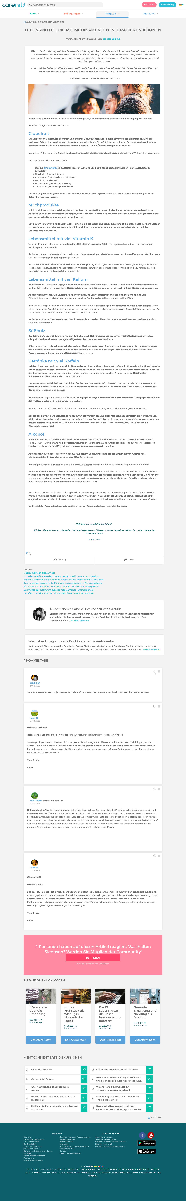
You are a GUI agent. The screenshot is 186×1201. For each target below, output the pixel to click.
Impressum (64, 1144)
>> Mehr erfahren (80, 620)
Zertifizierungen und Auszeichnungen (75, 1137)
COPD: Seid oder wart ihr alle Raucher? (117, 1069)
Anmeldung (167, 4)
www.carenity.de (48, 1169)
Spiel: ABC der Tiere (41, 1069)
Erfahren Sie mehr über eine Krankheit (110, 1142)
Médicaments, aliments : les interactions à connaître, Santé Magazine (61, 586)
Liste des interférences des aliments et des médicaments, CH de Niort (61, 576)
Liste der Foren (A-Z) (103, 1144)
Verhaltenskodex (66, 1142)
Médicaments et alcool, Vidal (39, 572)
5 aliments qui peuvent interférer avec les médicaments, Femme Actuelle (63, 583)
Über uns (27, 1137)
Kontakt (63, 1151)
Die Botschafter (30, 1144)
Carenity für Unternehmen (70, 1153)
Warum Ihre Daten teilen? (34, 1139)
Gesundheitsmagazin (104, 1137)
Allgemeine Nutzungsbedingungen (74, 1146)
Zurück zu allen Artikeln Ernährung (45, 21)
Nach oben (156, 1117)
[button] (35, 14)
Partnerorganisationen (33, 1146)
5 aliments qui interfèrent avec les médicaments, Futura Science (58, 589)
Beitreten (149, 4)
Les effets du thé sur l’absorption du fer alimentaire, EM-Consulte (58, 593)
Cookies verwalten (67, 1149)
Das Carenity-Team (31, 1142)
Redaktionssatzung (67, 1139)
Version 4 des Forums (42, 1079)
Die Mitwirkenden (31, 1149)
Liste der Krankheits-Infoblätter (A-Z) (110, 1146)
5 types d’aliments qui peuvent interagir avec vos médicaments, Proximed (63, 579)
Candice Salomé (111, 39)
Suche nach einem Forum (105, 1139)
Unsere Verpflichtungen (33, 1160)
